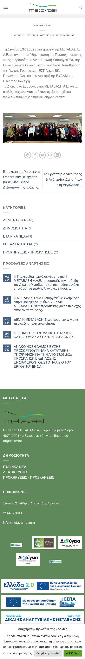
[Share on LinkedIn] (57, 155)
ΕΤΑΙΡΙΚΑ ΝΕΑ (42, 25)
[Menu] (5, 7)
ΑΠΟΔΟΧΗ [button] (72, 653)
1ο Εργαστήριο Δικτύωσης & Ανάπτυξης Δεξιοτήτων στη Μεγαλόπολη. (63, 179)
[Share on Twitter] (42, 155)
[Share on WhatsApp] (27, 155)
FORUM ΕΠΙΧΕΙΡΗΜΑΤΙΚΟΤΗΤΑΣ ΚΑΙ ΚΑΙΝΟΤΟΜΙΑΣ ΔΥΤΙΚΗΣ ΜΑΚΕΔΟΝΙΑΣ (44, 335)
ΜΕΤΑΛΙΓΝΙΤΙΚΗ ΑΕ (18, 244)
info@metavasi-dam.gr (19, 522)
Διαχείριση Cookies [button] (47, 653)
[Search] (80, 7)
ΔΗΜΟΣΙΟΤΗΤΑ (15, 228)
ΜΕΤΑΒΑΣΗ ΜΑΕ (65, 35)
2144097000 (12, 513)
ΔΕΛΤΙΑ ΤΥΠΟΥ (15, 220)
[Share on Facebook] (35, 155)
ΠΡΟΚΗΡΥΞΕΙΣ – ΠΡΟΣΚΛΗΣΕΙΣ (28, 252)
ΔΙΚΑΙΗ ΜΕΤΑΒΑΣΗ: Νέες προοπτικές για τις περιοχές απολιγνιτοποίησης (46, 321)
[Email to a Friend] (50, 155)
